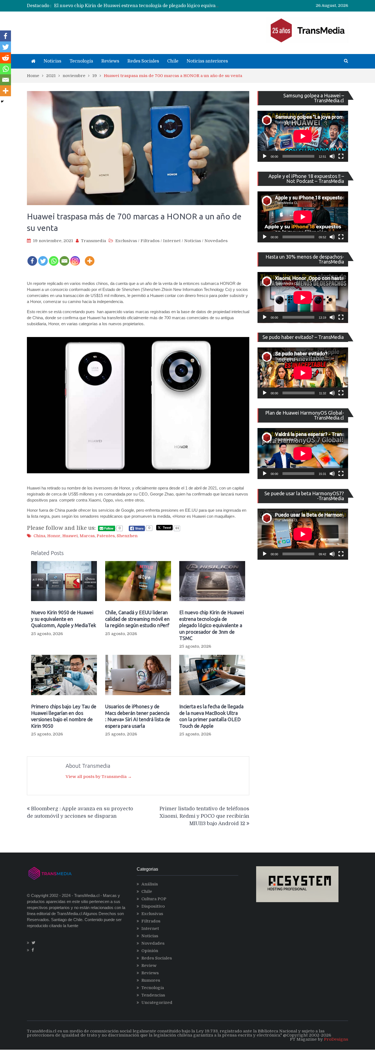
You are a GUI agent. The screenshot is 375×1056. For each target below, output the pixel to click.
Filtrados (150, 240)
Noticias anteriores (207, 61)
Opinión (149, 950)
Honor (53, 535)
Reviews (110, 61)
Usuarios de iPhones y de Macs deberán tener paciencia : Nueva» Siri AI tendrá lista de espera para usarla (137, 716)
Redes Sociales (143, 61)
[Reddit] (5, 57)
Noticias (52, 61)
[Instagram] (75, 257)
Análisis (149, 884)
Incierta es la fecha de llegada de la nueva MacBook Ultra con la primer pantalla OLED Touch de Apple (211, 716)
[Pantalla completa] (341, 156)
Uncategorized (156, 1002)
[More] (89, 257)
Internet (172, 240)
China (39, 535)
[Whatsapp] (53, 257)
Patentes (106, 535)
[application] (303, 136)
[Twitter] (43, 257)
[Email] (64, 257)
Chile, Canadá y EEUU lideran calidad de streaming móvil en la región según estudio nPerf (137, 619)
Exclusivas (126, 240)
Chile (172, 61)
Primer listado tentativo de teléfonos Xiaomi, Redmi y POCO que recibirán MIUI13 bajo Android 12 (204, 816)
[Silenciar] (332, 156)
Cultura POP (153, 898)
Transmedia (93, 240)
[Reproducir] (264, 156)
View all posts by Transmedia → (99, 776)
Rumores (150, 980)
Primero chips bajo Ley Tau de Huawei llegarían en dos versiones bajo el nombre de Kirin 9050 (63, 716)
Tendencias (153, 995)
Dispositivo (153, 906)
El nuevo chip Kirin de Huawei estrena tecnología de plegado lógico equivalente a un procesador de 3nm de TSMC (177, 5)
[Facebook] (32, 257)
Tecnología (81, 61)
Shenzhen (127, 535)
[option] (137, 6)
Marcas (87, 535)
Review (148, 965)
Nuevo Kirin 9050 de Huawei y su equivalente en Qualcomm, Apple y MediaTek (63, 619)
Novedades (216, 240)
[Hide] (2, 101)
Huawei (70, 535)
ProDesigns (336, 1039)
